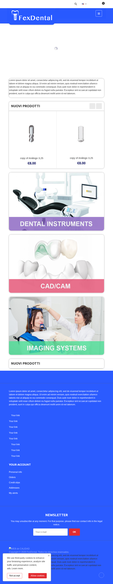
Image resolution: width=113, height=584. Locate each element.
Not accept (14, 575)
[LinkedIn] (10, 3)
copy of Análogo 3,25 (31, 158)
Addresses (14, 488)
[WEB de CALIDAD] (19, 548)
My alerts (13, 493)
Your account (20, 464)
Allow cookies (37, 575)
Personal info (15, 472)
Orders (12, 477)
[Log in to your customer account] (92, 3)
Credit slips (14, 482)
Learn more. (17, 568)
